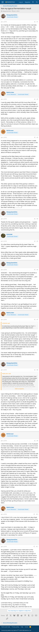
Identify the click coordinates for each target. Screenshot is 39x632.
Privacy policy (15, 627)
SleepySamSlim (6, 11)
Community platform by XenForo (16, 630)
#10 (37, 514)
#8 (37, 370)
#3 (37, 137)
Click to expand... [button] (19, 389)
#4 (37, 219)
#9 (37, 440)
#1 (37, 22)
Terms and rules (5, 627)
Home (26, 627)
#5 (37, 241)
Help (22, 627)
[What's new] (33, 2)
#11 (37, 546)
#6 (37, 269)
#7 (37, 319)
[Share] (35, 22)
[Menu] (2, 2)
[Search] (37, 2)
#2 (37, 99)
